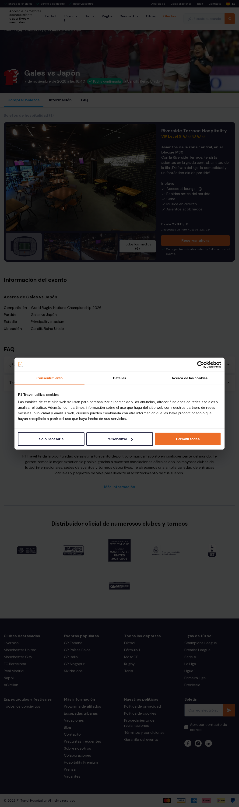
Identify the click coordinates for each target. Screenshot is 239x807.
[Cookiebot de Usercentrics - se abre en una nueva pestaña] (200, 364)
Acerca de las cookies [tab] (189, 378)
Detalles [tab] (119, 378)
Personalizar (116, 439)
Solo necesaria (51, 439)
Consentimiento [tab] (49, 378)
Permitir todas (187, 439)
